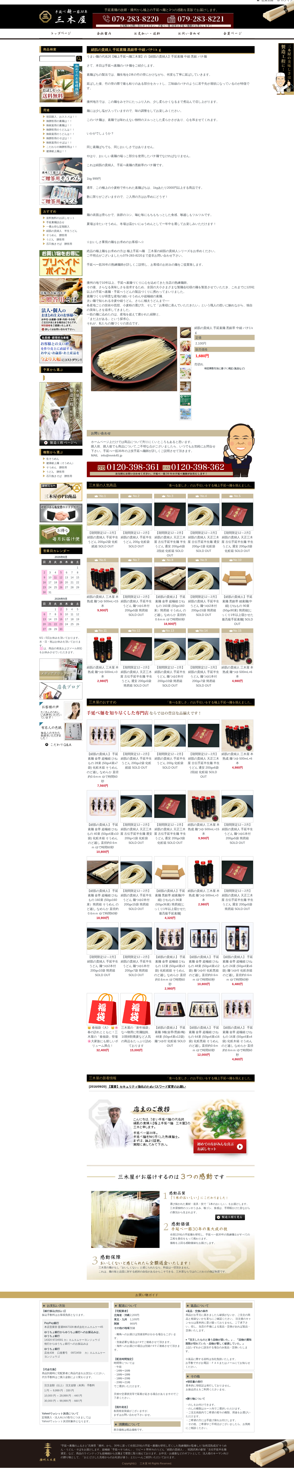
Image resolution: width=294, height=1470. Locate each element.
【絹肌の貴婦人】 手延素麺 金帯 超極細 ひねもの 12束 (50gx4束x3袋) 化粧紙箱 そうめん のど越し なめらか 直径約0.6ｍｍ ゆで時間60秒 (170, 970)
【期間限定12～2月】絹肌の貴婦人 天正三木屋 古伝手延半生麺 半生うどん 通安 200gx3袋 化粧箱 (237, 542)
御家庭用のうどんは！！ (60, 133)
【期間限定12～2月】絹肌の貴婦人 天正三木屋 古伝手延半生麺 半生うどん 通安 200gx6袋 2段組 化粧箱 (170, 542)
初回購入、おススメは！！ (61, 116)
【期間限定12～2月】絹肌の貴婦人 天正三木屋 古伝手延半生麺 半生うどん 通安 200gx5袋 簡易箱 (136, 676)
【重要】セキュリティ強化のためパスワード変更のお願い (147, 1086)
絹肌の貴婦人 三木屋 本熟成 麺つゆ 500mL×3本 (103, 672)
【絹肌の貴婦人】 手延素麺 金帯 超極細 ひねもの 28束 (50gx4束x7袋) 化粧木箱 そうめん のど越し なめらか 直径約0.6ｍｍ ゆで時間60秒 (103, 767)
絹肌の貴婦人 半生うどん (61, 230)
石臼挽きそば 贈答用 (59, 243)
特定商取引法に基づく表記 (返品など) (224, 368)
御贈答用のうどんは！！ (60, 129)
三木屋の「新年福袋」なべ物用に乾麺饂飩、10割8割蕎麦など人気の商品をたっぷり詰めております (136, 1036)
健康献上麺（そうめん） (60, 463)
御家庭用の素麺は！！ (59, 125)
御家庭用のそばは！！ (59, 142)
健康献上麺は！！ (56, 151)
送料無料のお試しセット (60, 218)
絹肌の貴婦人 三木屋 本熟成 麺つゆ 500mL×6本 (237, 672)
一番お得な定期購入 (58, 226)
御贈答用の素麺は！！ (59, 121)
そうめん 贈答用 (56, 235)
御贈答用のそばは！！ (59, 138)
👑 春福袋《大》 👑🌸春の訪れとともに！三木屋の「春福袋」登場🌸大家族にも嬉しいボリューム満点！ (102, 1036)
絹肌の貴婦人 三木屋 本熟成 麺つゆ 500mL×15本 (103, 601)
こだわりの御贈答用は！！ (61, 146)
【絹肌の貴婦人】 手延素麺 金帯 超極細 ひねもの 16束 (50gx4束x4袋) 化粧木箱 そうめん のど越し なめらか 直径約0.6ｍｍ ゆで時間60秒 (237, 1041)
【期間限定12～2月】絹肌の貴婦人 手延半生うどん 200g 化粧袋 (136, 537)
